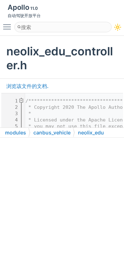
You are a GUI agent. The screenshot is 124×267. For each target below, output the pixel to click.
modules (15, 132)
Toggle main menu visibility (8, 26)
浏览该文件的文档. (27, 86)
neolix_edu (91, 132)
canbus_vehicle (52, 132)
